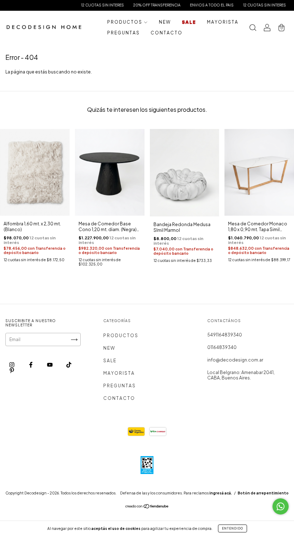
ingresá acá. (220, 493)
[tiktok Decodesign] (68, 364)
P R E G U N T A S (123, 32)
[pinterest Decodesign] (11, 370)
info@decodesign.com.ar (235, 360)
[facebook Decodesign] (31, 364)
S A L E (188, 22)
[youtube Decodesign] (50, 364)
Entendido (232, 528)
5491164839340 (224, 335)
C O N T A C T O (166, 32)
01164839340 (222, 347)
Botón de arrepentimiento (263, 493)
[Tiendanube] (147, 507)
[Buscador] (252, 28)
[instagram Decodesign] (12, 364)
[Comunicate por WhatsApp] (280, 506)
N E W (164, 22)
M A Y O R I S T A (222, 22)
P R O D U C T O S (124, 22)
